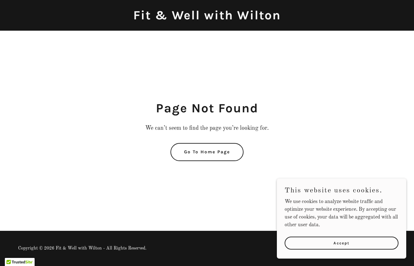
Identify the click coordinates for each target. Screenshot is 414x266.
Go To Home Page (207, 152)
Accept (341, 242)
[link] (207, 18)
